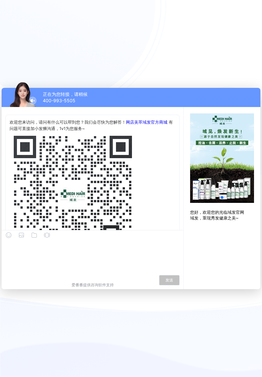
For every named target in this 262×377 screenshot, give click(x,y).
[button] (222, 197)
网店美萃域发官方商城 (146, 122)
